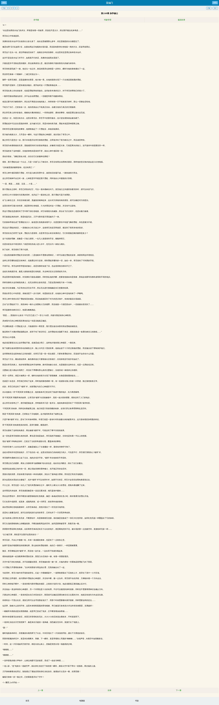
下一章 (178, 690)
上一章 (40, 690)
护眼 (208, 8)
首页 (215, 2)
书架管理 (107, 20)
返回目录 (181, 20)
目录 (109, 690)
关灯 (215, 8)
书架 (137, 701)
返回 (4, 2)
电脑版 (82, 701)
